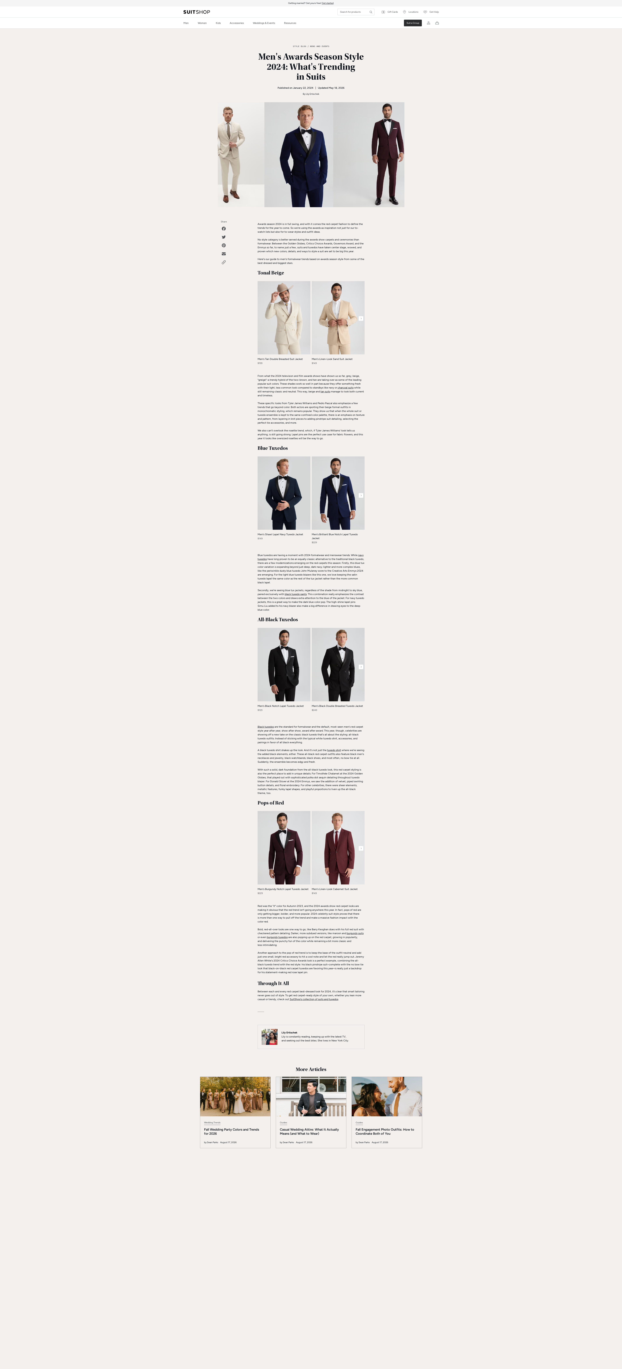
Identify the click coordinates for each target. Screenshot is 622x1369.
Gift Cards (393, 12)
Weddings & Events (264, 23)
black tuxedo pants (296, 594)
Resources (290, 23)
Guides (283, 1122)
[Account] (428, 23)
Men (186, 23)
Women (202, 23)
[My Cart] (437, 23)
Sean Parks (212, 1142)
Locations (413, 12)
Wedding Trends (212, 1122)
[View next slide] (361, 318)
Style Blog (299, 46)
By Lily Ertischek (311, 94)
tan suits (325, 391)
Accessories (237, 23)
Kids (218, 23)
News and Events (319, 46)
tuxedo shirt (334, 750)
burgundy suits (355, 933)
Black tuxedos (266, 726)
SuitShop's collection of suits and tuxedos (314, 999)
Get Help (434, 12)
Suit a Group (413, 23)
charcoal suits (346, 387)
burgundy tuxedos (277, 937)
